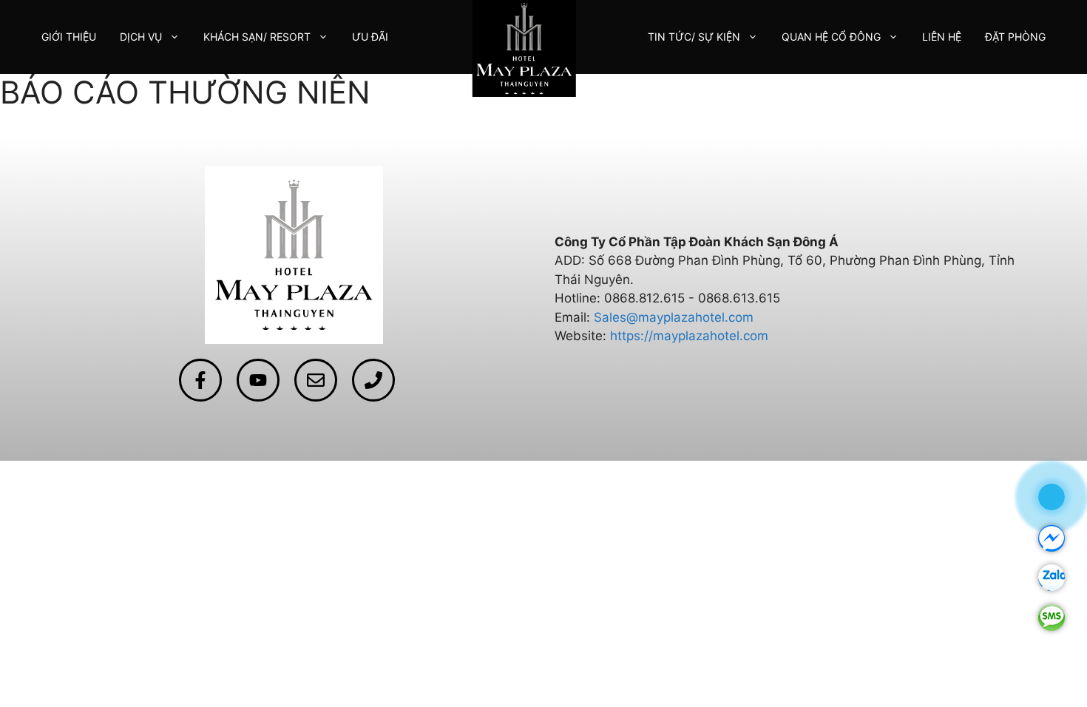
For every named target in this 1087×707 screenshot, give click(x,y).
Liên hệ (941, 36)
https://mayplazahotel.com (689, 335)
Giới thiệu (68, 36)
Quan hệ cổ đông (831, 36)
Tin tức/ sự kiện (694, 36)
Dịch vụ (141, 36)
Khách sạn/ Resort (257, 36)
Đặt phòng (1015, 36)
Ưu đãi (370, 36)
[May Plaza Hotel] (523, 47)
